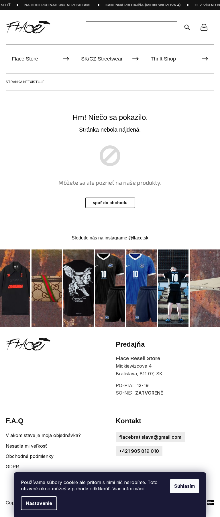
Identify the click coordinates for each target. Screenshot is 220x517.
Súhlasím (184, 486)
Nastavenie (39, 503)
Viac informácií (128, 488)
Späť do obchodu (110, 202)
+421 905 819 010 (139, 451)
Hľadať (185, 27)
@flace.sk (138, 237)
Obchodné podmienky (30, 456)
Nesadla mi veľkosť (26, 446)
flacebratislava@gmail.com (150, 437)
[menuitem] (40, 58)
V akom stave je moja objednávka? (43, 435)
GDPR (12, 466)
